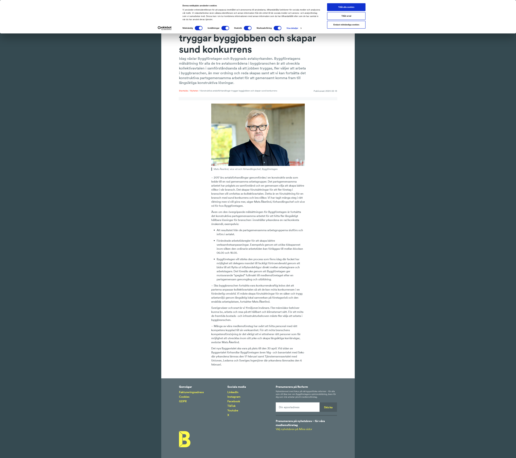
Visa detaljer (292, 28)
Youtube (232, 410)
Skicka (328, 407)
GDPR (183, 401)
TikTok (231, 406)
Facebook (233, 401)
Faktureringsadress (191, 392)
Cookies (184, 397)
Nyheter (194, 90)
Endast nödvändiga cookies (346, 25)
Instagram (233, 397)
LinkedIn (232, 392)
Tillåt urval (346, 16)
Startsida (183, 90)
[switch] (225, 28)
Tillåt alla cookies (346, 7)
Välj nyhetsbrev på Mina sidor (294, 429)
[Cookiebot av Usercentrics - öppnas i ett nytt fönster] (164, 28)
